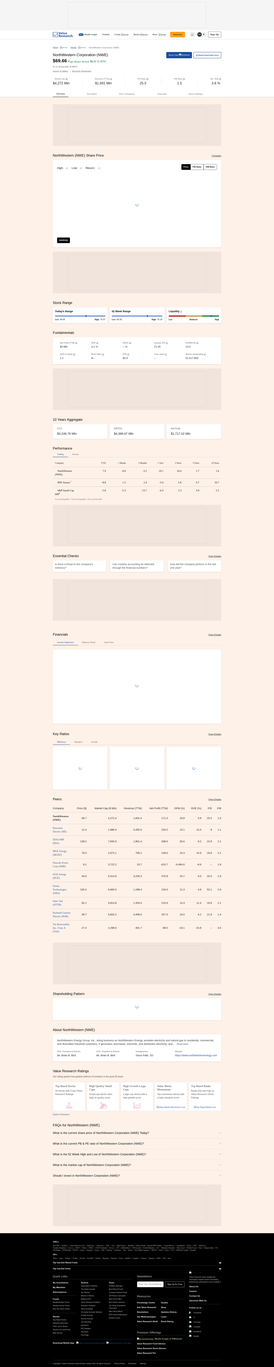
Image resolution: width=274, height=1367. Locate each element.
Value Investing (87, 1309)
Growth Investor (87, 1315)
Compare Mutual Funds (118, 1292)
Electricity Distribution (81, 71)
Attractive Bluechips (60, 1323)
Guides (164, 1302)
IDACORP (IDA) (58, 841)
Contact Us (194, 1296)
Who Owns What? (116, 1311)
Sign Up (214, 34)
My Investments (60, 1283)
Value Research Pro (146, 1353)
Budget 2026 (86, 1299)
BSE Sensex (58, 1333)
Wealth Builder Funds (61, 1302)
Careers (193, 1291)
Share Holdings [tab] (196, 94)
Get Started (85, 1292)
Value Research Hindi (147, 1321)
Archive (84, 1283)
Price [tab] (186, 167)
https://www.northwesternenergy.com (196, 1055)
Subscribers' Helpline (89, 1286)
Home (55, 47)
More (155, 34)
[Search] (192, 34)
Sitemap (143, 1364)
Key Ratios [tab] (92, 94)
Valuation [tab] (78, 742)
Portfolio (106, 34)
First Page (85, 1335)
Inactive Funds (114, 1318)
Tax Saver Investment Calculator (117, 1307)
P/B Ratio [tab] (210, 167)
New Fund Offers (115, 1299)
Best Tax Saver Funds (61, 1309)
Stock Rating (167, 1321)
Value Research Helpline (90, 1302)
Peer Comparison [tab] (127, 94)
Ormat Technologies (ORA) (60, 890)
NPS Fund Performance (118, 1315)
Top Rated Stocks (59, 1320)
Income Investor (87, 1319)
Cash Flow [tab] (108, 642)
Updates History (169, 1312)
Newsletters (142, 1312)
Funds (117, 34)
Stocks (136, 34)
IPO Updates (86, 1329)
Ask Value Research (146, 1307)
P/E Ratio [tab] (197, 167)
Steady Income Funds (61, 1306)
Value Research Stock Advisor (151, 1348)
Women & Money (87, 1296)
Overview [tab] (60, 94)
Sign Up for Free (174, 1284)
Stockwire (84, 1332)
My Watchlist (59, 1287)
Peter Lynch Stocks (60, 1326)
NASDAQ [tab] (63, 240)
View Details (214, 556)
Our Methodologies (146, 1317)
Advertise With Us (198, 1300)
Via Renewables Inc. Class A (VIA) (61, 928)
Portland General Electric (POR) (61, 914)
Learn (164, 1317)
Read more (182, 1044)
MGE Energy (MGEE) (60, 853)
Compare (216, 156)
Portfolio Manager (116, 1286)
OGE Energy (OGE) (59, 876)
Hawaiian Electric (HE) (60, 830)
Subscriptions (60, 1292)
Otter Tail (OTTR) (58, 903)
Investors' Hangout (88, 1306)
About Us (193, 1286)
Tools (111, 1283)
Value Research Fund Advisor (151, 1343)
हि (204, 34)
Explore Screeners (61, 1114)
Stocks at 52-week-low (61, 1330)
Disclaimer (132, 1364)
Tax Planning (86, 1322)
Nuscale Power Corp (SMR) (60, 864)
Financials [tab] (161, 94)
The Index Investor (88, 1289)
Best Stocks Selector (117, 1302)
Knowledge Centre (146, 1302)
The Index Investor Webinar (91, 1312)
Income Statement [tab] (65, 642)
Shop (163, 1307)
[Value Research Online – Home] (63, 34)
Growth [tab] (94, 742)
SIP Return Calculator (117, 1296)
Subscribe (177, 34)
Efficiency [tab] (61, 742)
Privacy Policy (119, 1364)
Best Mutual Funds (116, 1289)
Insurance (85, 1325)
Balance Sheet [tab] (88, 642)
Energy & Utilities (60, 71)
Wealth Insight (90, 34)
